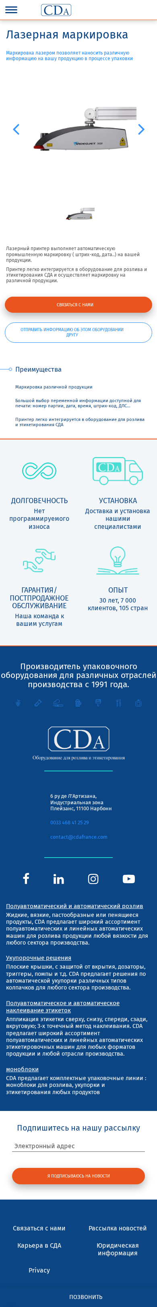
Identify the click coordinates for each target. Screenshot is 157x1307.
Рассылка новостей (118, 1228)
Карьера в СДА (39, 1245)
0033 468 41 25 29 (69, 822)
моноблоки (22, 1069)
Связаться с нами (75, 305)
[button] (15, 128)
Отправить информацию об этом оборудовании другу (72, 332)
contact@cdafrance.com (78, 837)
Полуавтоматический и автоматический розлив (74, 906)
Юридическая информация (118, 1249)
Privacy (39, 1270)
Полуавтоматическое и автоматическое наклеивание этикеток (63, 1006)
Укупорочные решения (38, 957)
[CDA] (56, 10)
